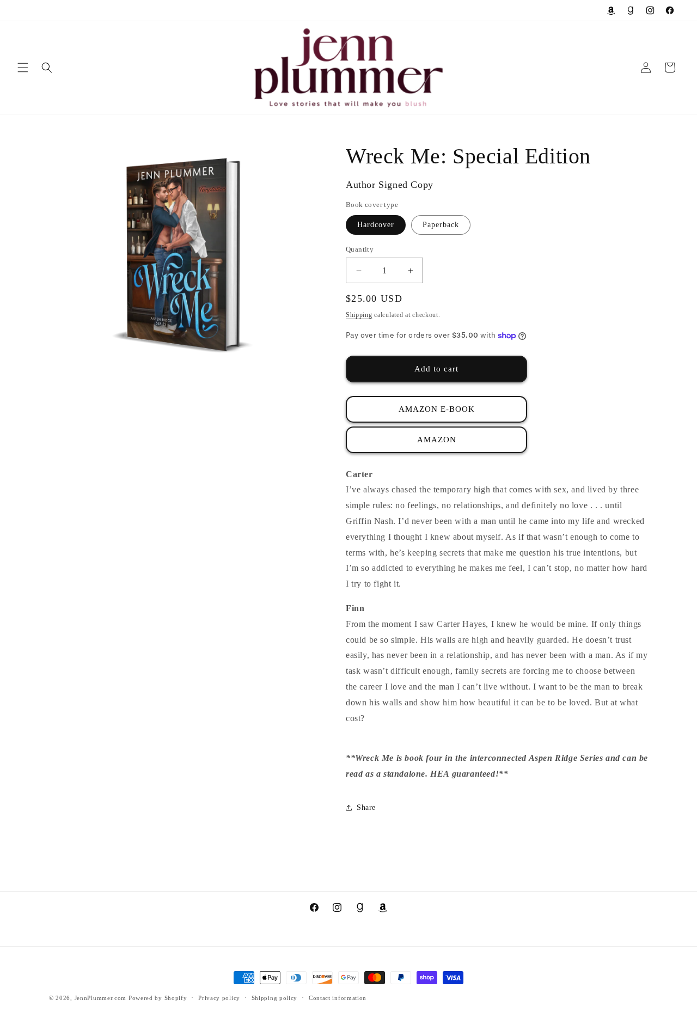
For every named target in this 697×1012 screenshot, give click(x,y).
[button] (23, 68)
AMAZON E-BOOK (437, 409)
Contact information (337, 998)
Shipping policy (275, 998)
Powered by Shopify (158, 998)
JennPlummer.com (101, 998)
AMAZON (436, 439)
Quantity (360, 249)
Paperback (441, 225)
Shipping (359, 315)
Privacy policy (219, 998)
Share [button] (366, 807)
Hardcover (375, 225)
